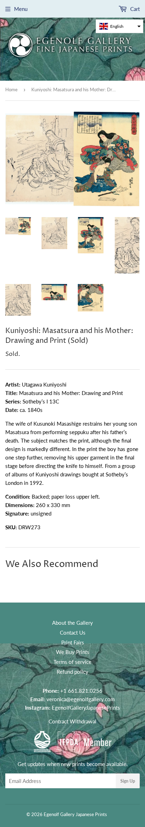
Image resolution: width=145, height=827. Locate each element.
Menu (20, 9)
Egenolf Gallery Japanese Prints (75, 814)
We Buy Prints (72, 652)
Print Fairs (72, 642)
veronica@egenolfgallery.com (80, 699)
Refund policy (72, 671)
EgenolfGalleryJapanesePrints (86, 707)
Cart (134, 9)
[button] (119, 26)
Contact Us (73, 632)
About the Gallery (72, 622)
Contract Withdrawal (72, 721)
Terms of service (72, 662)
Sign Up (127, 781)
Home (11, 89)
